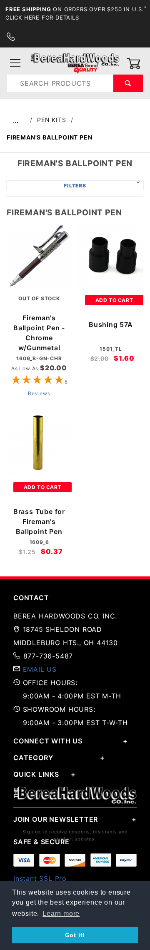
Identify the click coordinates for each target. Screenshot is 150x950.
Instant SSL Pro (40, 878)
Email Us (40, 669)
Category (33, 757)
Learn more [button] (61, 913)
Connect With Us (47, 741)
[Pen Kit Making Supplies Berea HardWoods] (74, 63)
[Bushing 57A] (110, 256)
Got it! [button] (75, 935)
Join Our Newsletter (55, 819)
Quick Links (36, 774)
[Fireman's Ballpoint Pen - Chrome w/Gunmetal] (39, 256)
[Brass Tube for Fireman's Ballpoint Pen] (39, 443)
